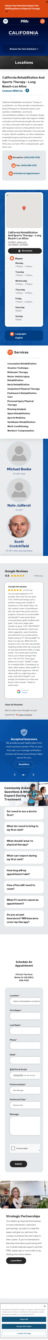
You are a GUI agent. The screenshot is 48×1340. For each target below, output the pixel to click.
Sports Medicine (16, 417)
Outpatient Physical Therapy (23, 388)
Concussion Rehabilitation (22, 363)
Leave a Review (25, 714)
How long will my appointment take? (18, 872)
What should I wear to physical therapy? (20, 842)
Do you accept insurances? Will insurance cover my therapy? (22, 918)
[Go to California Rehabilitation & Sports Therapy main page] (24, 33)
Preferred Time (17, 1099)
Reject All (24, 1319)
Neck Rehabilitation (18, 384)
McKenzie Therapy (17, 372)
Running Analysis (16, 409)
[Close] (44, 1306)
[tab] (23, 775)
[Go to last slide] (15, 775)
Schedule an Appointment (27, 173)
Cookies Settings (24, 1333)
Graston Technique (18, 368)
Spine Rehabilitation (18, 413)
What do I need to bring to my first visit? (22, 828)
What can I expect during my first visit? (22, 857)
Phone (13, 1040)
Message (14, 1114)
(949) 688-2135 (29, 165)
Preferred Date (17, 1084)
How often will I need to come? (21, 887)
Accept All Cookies (24, 1326)
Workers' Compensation (20, 430)
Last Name (15, 1025)
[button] (42, 21)
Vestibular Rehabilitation (21, 422)
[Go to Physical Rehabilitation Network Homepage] (27, 21)
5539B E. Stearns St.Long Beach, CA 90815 (18, 243)
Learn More (16, 1260)
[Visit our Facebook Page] (27, 90)
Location (14, 995)
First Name (15, 1010)
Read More (24, 764)
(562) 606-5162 (32, 157)
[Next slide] (33, 775)
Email (12, 1054)
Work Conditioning (17, 426)
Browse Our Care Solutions (23, 49)
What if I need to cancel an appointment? (23, 901)
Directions (27, 250)
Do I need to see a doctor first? (22, 813)
